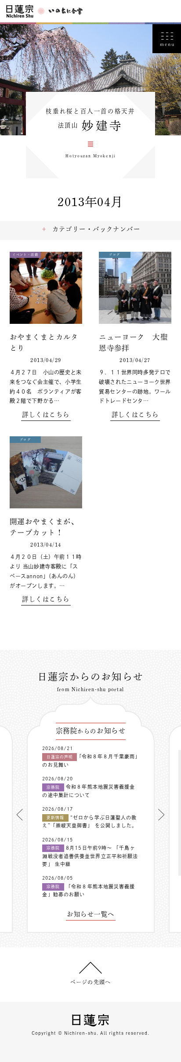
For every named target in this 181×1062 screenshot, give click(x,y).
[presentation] (20, 814)
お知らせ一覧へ (90, 914)
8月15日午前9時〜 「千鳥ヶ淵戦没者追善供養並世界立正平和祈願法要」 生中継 (90, 855)
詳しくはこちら (45, 415)
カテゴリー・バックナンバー (96, 229)
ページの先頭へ (90, 982)
